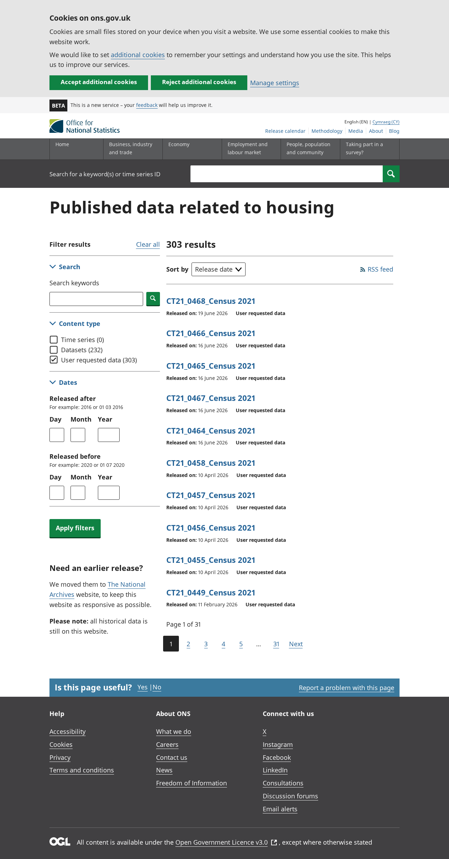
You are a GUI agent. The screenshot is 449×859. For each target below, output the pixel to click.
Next (296, 644)
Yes (143, 687)
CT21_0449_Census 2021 (210, 592)
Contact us (171, 757)
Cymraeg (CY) (386, 122)
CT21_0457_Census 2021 (210, 495)
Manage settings (274, 83)
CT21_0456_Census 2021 (210, 527)
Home (62, 144)
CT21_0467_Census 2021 (210, 398)
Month (81, 419)
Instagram (278, 744)
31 (276, 644)
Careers (167, 744)
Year (105, 419)
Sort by (177, 269)
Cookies (61, 744)
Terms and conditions (81, 770)
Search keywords (74, 283)
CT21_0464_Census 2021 (210, 430)
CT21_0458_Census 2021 (210, 462)
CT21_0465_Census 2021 (210, 365)
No (157, 687)
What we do (173, 731)
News (164, 770)
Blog (394, 131)
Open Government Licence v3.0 (221, 842)
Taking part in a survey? (364, 148)
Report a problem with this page (346, 687)
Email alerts (280, 809)
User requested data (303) (99, 360)
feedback (147, 105)
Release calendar (285, 131)
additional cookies (138, 54)
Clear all (148, 244)
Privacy (60, 757)
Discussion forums (290, 796)
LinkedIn (275, 770)
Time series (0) (82, 339)
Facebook (277, 757)
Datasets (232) (81, 350)
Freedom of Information (191, 783)
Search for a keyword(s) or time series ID (104, 174)
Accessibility (67, 731)
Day (55, 419)
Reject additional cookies (199, 82)
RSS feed (380, 269)
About (376, 131)
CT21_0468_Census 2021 (210, 300)
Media (355, 131)
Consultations (283, 783)
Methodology (326, 131)
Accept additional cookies (99, 82)
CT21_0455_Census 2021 (210, 559)
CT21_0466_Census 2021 (210, 333)
